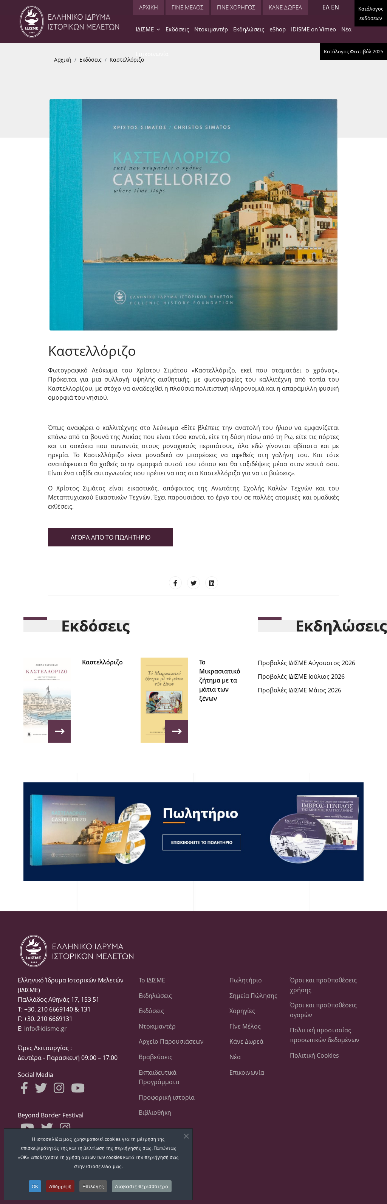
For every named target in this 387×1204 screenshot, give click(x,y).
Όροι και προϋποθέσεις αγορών (323, 1010)
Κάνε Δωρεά (246, 1041)
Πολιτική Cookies (314, 1055)
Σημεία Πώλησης (253, 995)
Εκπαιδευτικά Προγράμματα (159, 1077)
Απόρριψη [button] (60, 1186)
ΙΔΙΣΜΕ (145, 29)
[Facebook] (175, 582)
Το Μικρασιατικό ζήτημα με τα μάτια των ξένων (219, 680)
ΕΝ (335, 7)
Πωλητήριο (245, 980)
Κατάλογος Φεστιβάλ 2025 (353, 51)
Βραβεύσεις (155, 1057)
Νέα (346, 29)
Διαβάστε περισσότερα (142, 1186)
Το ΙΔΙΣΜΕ (152, 980)
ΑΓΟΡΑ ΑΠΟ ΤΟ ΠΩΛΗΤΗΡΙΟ (110, 537)
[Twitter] (193, 582)
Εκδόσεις (177, 29)
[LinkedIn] (211, 582)
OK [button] (35, 1186)
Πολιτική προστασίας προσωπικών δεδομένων (324, 1035)
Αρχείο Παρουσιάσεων (171, 1041)
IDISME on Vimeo (313, 29)
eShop (277, 29)
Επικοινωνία (152, 53)
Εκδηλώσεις (248, 29)
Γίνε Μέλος (245, 1026)
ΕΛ (326, 7)
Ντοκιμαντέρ (211, 29)
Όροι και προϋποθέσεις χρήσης (323, 985)
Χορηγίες (242, 1011)
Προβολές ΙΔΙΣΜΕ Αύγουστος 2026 (306, 663)
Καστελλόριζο (102, 662)
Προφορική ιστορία (167, 1097)
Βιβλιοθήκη (155, 1112)
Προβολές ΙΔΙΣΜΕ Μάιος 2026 (299, 690)
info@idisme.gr (45, 1028)
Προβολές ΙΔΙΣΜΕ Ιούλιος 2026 (301, 676)
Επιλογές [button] (93, 1186)
